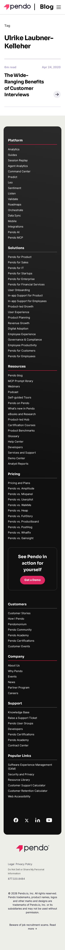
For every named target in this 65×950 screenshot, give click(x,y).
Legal (11, 864)
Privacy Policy (24, 864)
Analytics (14, 149)
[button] (57, 94)
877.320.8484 (16, 878)
